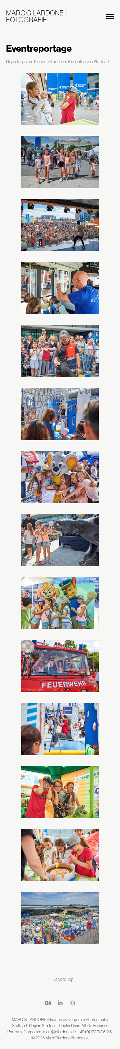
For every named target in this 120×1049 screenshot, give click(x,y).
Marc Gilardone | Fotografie (38, 16)
